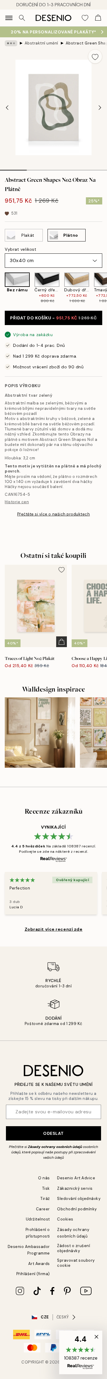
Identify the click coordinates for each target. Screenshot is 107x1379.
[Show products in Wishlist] (85, 18)
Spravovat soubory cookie (76, 1263)
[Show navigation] (8, 18)
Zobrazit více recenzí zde (54, 929)
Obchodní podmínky (77, 1209)
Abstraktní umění (41, 43)
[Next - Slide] (100, 107)
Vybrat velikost (20, 249)
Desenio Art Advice (76, 1178)
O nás (44, 1178)
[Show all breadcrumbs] (11, 43)
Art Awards (39, 1263)
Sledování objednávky (78, 1198)
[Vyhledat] (22, 18)
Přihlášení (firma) (33, 1273)
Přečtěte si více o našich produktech (53, 514)
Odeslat (53, 1133)
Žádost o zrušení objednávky (73, 1248)
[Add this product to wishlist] (95, 56)
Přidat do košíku (53, 318)
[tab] (13, 168)
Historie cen (17, 501)
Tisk (46, 1188)
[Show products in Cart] (98, 18)
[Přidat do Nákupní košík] (61, 641)
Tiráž (45, 1198)
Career (43, 1209)
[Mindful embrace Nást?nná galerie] (40, 732)
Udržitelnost (38, 1219)
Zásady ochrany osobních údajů (55, 1146)
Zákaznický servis (75, 1188)
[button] (80, 1352)
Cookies (65, 1219)
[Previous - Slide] (7, 107)
